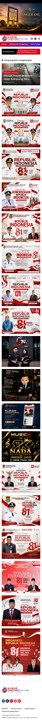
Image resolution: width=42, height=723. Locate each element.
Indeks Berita (29, 709)
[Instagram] (15, 701)
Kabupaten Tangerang (11, 72)
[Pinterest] (11, 701)
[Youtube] (19, 701)
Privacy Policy (16, 709)
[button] (31, 38)
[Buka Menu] (35, 38)
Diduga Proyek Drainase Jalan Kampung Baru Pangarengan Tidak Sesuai (19, 77)
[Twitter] (7, 701)
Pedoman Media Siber (10, 711)
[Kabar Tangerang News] (15, 38)
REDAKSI (5, 709)
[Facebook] (3, 701)
